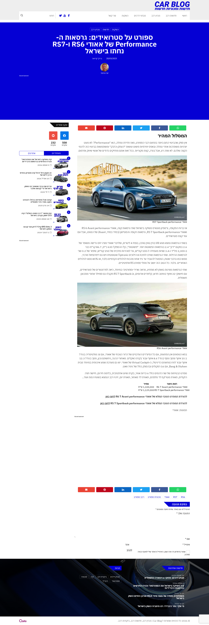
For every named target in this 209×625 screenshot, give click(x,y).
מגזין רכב (155, 15)
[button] (21, 15)
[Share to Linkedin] (122, 128)
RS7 (175, 497)
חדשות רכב (171, 15)
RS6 (183, 497)
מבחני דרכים (140, 15)
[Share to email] (86, 128)
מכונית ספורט (154, 497)
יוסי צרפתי (104, 73)
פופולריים (56, 153)
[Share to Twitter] (141, 128)
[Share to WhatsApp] (177, 128)
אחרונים (31, 153)
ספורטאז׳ (116, 581)
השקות (125, 15)
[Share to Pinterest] (104, 128)
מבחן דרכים (115, 576)
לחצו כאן (110, 396)
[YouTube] (65, 15)
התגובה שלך (183, 513)
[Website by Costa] (22, 620)
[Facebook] (69, 15)
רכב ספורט (139, 497)
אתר (127, 544)
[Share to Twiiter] (141, 489)
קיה (92, 576)
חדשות (106, 29)
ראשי (184, 15)
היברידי (105, 581)
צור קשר (112, 15)
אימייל (186, 544)
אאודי (166, 497)
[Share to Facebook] (159, 128)
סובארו (84, 576)
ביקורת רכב (102, 576)
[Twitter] (60, 15)
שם (187, 538)
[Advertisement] (104, 97)
